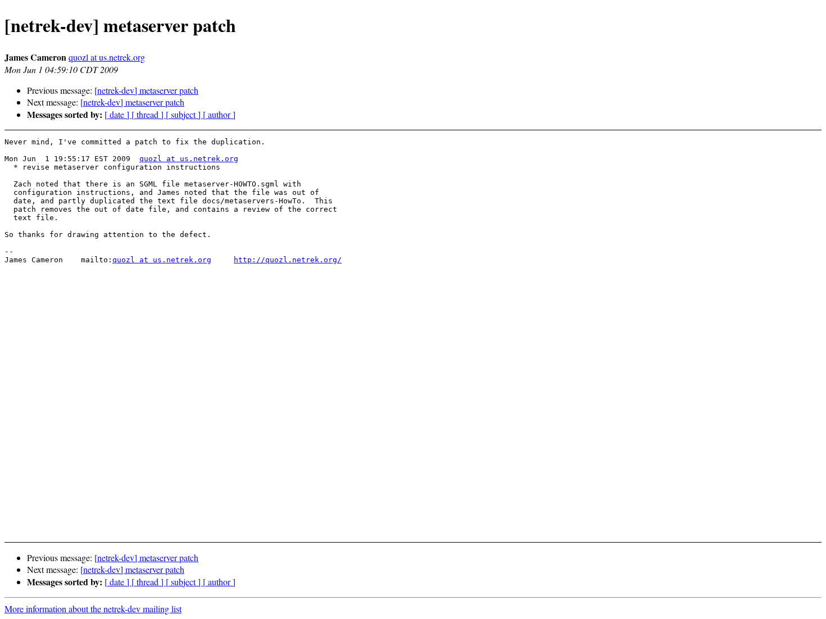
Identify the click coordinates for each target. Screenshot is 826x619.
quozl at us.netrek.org (107, 57)
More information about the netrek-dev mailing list (92, 609)
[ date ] (118, 114)
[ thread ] (148, 114)
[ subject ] (184, 114)
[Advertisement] (734, 165)
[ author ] (219, 114)
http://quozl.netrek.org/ (288, 260)
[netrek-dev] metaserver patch (146, 90)
